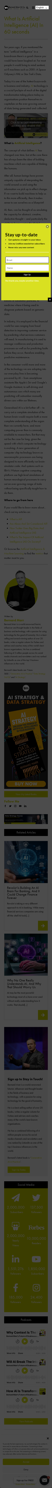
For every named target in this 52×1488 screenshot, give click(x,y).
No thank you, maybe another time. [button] (22, 280)
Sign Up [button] (27, 274)
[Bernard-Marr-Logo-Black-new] (14, 6)
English (40, 7)
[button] (47, 226)
